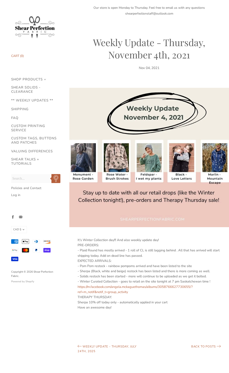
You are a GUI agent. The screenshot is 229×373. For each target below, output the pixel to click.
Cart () (17, 56)
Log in (16, 195)
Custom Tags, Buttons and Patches (34, 140)
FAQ (15, 118)
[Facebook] (13, 217)
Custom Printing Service (28, 128)
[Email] (21, 217)
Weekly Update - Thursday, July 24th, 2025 (107, 349)
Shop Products (27, 79)
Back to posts (204, 347)
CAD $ (17, 229)
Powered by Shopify (22, 281)
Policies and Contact (26, 188)
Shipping (20, 109)
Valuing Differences (32, 151)
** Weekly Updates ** (32, 100)
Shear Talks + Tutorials (25, 161)
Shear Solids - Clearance (25, 89)
